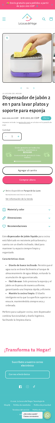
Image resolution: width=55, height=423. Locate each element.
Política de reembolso (22, 405)
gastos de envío (24, 122)
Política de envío (39, 410)
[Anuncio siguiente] (52, 5)
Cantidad (6, 130)
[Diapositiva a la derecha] (34, 88)
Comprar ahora (27, 180)
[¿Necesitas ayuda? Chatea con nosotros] (47, 415)
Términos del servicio (21, 410)
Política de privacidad (42, 405)
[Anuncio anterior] (3, 5)
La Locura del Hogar (25, 401)
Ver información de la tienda (19, 199)
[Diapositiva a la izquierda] (21, 88)
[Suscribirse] (45, 374)
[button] (4, 19)
